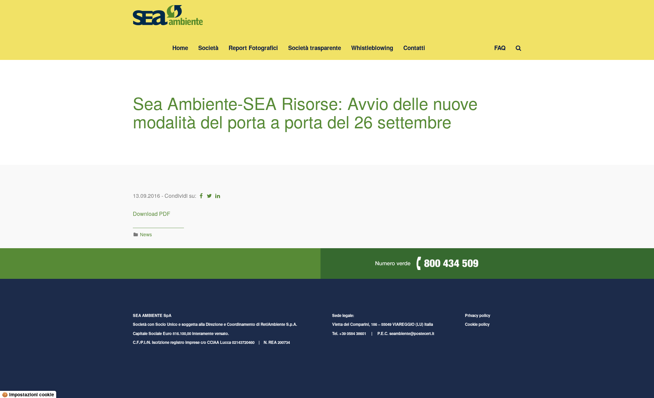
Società (208, 48)
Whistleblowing (372, 48)
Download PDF (151, 214)
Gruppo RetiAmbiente (459, 48)
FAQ (499, 48)
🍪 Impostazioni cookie (28, 394)
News (146, 234)
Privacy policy (477, 315)
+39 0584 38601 (352, 333)
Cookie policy (477, 324)
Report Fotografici (253, 48)
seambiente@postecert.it (411, 333)
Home (180, 48)
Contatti (414, 48)
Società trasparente (314, 48)
